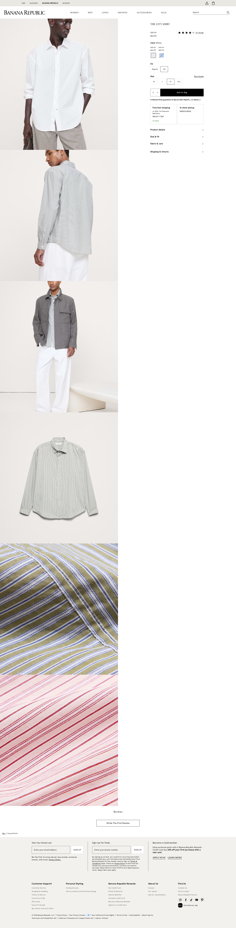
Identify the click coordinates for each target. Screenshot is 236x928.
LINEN (105, 13)
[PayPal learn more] (190, 100)
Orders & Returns (39, 895)
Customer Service (39, 888)
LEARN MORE (175, 857)
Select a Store (185, 111)
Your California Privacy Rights (103, 915)
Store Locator (183, 891)
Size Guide (199, 76)
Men (4, 833)
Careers (151, 888)
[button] (59, 412)
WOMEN (74, 13)
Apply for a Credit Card (117, 905)
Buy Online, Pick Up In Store (43, 908)
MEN (90, 13)
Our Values (152, 891)
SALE (164, 13)
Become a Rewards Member (119, 902)
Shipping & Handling (40, 891)
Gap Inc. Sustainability (157, 895)
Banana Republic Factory (187, 895)
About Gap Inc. (148, 915)
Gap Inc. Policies (101, 918)
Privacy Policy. (55, 860)
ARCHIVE (123, 13)
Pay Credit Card (114, 888)
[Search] (228, 12)
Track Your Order (38, 898)
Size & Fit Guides (38, 905)
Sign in (155, 116)
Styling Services (72, 888)
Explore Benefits (115, 895)
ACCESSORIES (144, 13)
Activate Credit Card (116, 898)
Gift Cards (36, 902)
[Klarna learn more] (200, 100)
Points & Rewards (115, 891)
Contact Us (182, 888)
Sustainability (134, 915)
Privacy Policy (120, 863)
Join (162, 116)
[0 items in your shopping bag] (213, 3)
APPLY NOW (159, 857)
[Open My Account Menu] (207, 3)
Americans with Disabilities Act (44, 918)
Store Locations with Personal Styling (81, 891)
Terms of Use (122, 915)
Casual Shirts (13, 833)
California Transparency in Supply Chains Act (75, 918)
